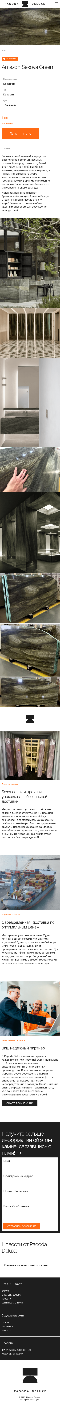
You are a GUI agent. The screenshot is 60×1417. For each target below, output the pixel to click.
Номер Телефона (15, 1191)
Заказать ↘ (20, 133)
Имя (6, 1161)
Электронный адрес (18, 1176)
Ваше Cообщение (16, 1206)
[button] (56, 4)
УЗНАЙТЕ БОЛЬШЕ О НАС (19, 1103)
